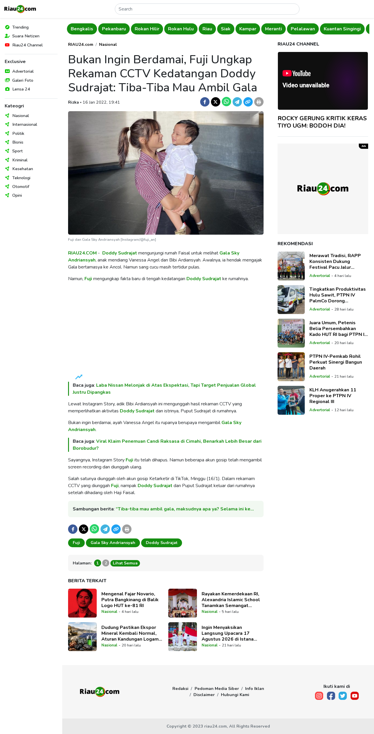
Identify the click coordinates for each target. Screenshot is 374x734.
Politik (18, 133)
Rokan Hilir (147, 29)
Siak (226, 29)
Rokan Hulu (181, 29)
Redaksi (180, 688)
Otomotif (20, 186)
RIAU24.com (80, 44)
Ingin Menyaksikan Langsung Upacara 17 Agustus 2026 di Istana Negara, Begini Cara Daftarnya (228, 633)
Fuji (88, 279)
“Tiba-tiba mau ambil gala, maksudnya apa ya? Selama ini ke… (185, 509)
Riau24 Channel (27, 45)
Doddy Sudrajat (119, 253)
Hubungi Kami (235, 695)
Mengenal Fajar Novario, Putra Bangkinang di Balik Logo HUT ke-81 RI (130, 600)
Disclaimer (204, 695)
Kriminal (19, 160)
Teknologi (21, 178)
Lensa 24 (21, 89)
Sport (17, 151)
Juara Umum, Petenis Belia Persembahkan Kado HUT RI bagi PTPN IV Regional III (338, 328)
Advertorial (23, 71)
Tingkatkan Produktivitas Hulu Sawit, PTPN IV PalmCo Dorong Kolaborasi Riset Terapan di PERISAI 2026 (337, 295)
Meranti (273, 29)
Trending (20, 27)
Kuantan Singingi (342, 29)
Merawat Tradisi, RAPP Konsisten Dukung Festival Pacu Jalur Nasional (335, 261)
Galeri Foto (22, 80)
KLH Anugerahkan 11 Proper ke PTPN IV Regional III (332, 396)
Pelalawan (303, 29)
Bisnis (17, 142)
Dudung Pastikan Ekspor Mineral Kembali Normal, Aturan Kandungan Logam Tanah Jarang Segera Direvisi (130, 633)
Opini (17, 195)
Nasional (20, 115)
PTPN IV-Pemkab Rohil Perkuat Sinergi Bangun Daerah (335, 362)
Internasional (24, 124)
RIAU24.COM (82, 253)
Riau (207, 29)
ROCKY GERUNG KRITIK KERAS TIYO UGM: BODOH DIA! (322, 122)
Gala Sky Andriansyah (113, 542)
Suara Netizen (25, 36)
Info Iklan (254, 688)
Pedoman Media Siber (217, 688)
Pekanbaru (114, 29)
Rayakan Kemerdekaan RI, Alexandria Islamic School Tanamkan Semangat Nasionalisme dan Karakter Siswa (232, 600)
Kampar (247, 29)
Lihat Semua (125, 563)
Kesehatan (22, 169)
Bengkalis (82, 29)
